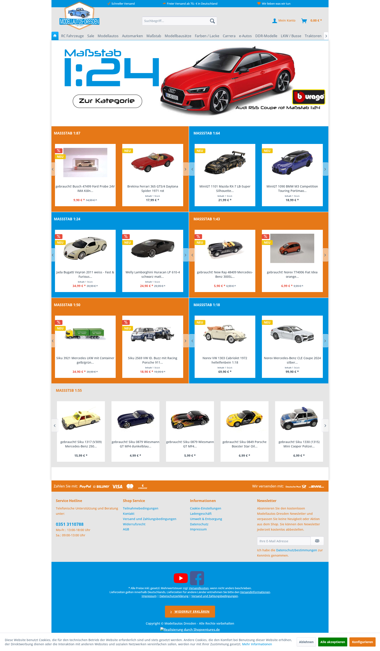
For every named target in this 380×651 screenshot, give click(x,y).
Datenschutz (199, 524)
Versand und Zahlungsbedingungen (149, 519)
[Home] (54, 36)
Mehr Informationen (257, 644)
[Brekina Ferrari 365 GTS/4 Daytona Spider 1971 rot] (85, 162)
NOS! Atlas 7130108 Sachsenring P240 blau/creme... (292, 274)
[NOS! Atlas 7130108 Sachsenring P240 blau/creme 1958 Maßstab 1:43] (292, 248)
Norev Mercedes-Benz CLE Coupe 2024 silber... (224, 360)
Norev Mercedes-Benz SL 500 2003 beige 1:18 (292, 360)
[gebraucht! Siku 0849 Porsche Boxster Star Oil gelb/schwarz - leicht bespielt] (190, 419)
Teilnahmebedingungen (140, 508)
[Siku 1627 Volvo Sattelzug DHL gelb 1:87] (152, 162)
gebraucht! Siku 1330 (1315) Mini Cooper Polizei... (244, 444)
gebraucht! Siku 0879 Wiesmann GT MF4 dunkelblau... (81, 444)
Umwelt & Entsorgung (206, 519)
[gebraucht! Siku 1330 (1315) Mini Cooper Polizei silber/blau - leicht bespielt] (245, 419)
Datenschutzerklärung (173, 596)
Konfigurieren (362, 642)
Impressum (198, 529)
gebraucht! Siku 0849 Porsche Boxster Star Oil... (190, 444)
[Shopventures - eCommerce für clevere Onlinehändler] (190, 629)
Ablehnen (306, 642)
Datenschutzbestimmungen (296, 550)
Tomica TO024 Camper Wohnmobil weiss (292, 186)
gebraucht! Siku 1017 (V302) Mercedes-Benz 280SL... (299, 444)
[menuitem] (179, 21)
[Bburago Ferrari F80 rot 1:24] (152, 248)
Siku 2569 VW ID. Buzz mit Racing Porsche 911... (85, 360)
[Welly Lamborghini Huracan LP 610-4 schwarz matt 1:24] (85, 248)
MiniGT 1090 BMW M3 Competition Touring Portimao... (224, 188)
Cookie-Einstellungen (205, 508)
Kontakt (128, 513)
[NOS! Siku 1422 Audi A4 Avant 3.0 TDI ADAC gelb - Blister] (152, 334)
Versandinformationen (255, 592)
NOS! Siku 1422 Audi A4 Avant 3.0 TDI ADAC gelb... (152, 360)
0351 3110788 (70, 524)
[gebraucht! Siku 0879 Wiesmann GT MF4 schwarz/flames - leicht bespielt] (135, 419)
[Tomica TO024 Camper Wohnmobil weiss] (292, 162)
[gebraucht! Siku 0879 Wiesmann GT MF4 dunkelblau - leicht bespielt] (81, 419)
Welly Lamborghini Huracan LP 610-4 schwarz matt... (85, 274)
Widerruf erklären (192, 611)
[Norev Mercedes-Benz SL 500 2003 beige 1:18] (292, 334)
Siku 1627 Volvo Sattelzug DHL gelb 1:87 (152, 186)
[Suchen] (212, 21)
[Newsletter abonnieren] (317, 541)
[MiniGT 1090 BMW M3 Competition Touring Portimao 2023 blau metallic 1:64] (224, 162)
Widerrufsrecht (134, 524)
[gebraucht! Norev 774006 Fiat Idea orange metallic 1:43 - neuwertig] (224, 248)
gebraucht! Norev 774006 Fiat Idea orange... (224, 274)
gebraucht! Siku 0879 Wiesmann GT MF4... (135, 444)
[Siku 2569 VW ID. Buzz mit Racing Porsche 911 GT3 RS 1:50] (85, 334)
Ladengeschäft (201, 513)
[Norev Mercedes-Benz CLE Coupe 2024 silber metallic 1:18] (224, 334)
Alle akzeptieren (332, 642)
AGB (126, 529)
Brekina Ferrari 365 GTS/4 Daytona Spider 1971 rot (85, 188)
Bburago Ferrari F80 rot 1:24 (152, 272)
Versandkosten (199, 588)
